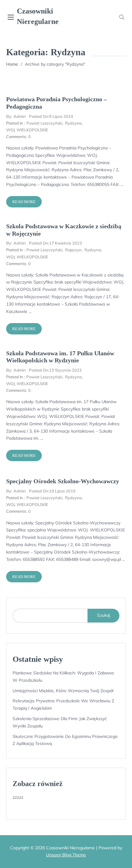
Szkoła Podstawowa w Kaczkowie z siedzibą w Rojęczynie (63, 230)
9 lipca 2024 (51, 116)
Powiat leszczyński (44, 123)
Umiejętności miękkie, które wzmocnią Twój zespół (63, 690)
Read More (24, 201)
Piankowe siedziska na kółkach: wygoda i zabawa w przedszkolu (63, 676)
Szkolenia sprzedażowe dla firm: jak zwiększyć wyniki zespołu (60, 722)
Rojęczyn (73, 249)
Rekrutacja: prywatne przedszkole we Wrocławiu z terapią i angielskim (63, 704)
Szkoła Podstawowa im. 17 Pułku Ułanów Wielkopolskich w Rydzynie (60, 357)
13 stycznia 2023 (55, 370)
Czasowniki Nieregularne (38, 16)
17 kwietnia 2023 (55, 243)
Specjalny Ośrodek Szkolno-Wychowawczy (62, 481)
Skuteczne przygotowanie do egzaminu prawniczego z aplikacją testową (65, 740)
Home (12, 64)
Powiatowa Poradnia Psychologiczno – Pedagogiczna (56, 103)
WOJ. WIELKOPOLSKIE (27, 129)
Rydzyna (73, 123)
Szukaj (103, 615)
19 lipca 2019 (52, 490)
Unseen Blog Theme (66, 855)
